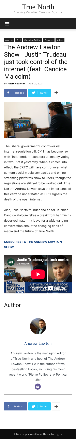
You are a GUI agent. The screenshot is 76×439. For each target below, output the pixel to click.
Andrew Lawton (16, 83)
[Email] (38, 387)
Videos (60, 40)
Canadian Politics (32, 40)
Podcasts (49, 40)
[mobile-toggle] (6, 23)
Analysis (9, 40)
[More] (56, 93)
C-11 (19, 40)
